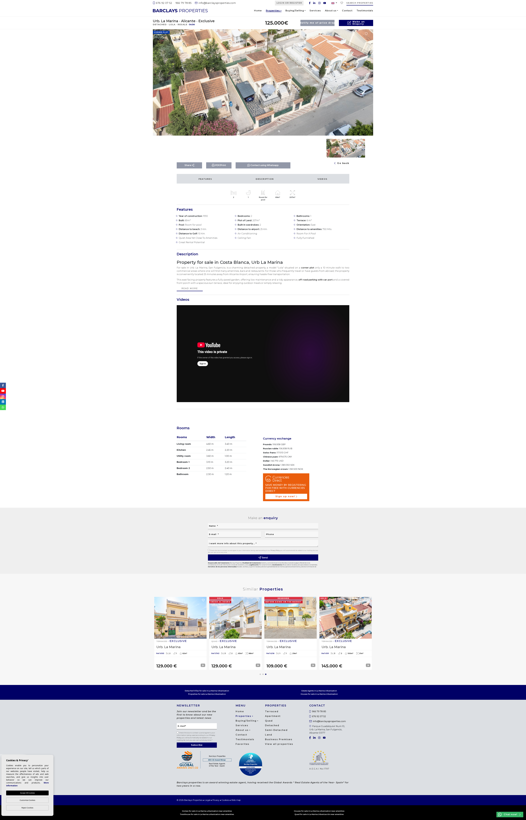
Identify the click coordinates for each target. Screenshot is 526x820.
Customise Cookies (27, 800)
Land (268, 734)
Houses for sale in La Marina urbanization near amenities (319, 811)
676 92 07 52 (163, 3)
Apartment (273, 716)
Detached (272, 725)
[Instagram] (319, 3)
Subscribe (196, 745)
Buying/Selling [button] (294, 10)
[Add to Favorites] (366, 33)
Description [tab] (265, 179)
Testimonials (365, 10)
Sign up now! (285, 496)
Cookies (225, 800)
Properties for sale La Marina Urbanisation (207, 694)
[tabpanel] (345, 633)
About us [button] (330, 10)
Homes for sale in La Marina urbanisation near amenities (207, 811)
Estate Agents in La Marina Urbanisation (319, 691)
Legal (207, 800)
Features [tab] (205, 179)
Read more (189, 289)
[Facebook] (309, 3)
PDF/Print (220, 165)
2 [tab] (263, 674)
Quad (269, 720)
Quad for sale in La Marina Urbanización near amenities (319, 814)
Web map (236, 800)
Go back (342, 163)
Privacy (215, 800)
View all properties (279, 744)
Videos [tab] (323, 179)
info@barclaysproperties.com (217, 3)
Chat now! (510, 814)
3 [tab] (265, 674)
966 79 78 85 (183, 3)
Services (315, 10)
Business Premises (278, 739)
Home (258, 10)
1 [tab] (260, 674)
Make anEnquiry (359, 22)
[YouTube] (324, 3)
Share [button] (188, 165)
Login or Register (289, 3)
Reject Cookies (27, 807)
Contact (347, 10)
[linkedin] (314, 3)
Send (264, 557)
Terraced (271, 711)
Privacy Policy (275, 550)
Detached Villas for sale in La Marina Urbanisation (207, 691)
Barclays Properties (180, 11)
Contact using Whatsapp (264, 165)
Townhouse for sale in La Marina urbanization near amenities (207, 814)
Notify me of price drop (317, 23)
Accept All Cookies (27, 793)
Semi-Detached (276, 730)
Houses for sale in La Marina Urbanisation (319, 694)
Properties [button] (273, 11)
